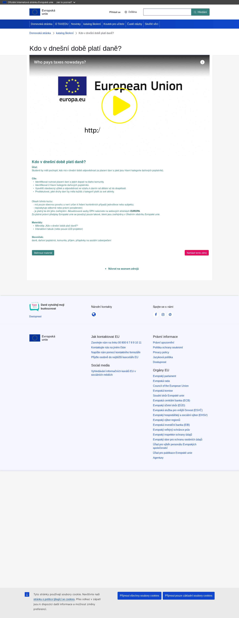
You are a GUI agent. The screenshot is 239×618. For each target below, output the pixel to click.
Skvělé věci (151, 24)
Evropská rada (161, 381)
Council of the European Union (171, 385)
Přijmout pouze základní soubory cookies (188, 595)
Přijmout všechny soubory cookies (139, 595)
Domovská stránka (41, 24)
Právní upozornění (163, 342)
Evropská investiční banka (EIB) (171, 424)
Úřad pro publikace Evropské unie (172, 452)
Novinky (76, 24)
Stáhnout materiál (43, 252)
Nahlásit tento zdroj (197, 252)
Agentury (158, 457)
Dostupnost (159, 362)
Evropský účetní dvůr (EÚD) (169, 405)
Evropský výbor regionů (166, 420)
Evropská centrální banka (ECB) (171, 400)
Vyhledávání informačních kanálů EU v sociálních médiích (113, 373)
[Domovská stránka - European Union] (42, 12)
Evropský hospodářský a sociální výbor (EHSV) (180, 415)
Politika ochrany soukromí (168, 347)
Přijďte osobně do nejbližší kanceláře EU (114, 357)
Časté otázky (134, 24)
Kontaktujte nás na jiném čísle (108, 347)
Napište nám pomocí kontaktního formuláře (115, 352)
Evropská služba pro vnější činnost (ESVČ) (178, 410)
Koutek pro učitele (114, 24)
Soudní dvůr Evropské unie (168, 395)
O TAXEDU (61, 24)
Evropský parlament (164, 376)
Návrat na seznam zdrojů (123, 268)
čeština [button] (132, 12)
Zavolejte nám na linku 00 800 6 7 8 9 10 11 (116, 342)
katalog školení (92, 24)
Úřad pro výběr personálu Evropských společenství (174, 446)
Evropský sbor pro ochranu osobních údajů (177, 439)
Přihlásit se (114, 12)
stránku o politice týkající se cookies (54, 599)
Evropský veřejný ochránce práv (171, 429)
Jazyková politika (163, 357)
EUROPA (135, 211)
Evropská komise (163, 390)
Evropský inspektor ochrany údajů (172, 434)
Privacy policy (161, 352)
